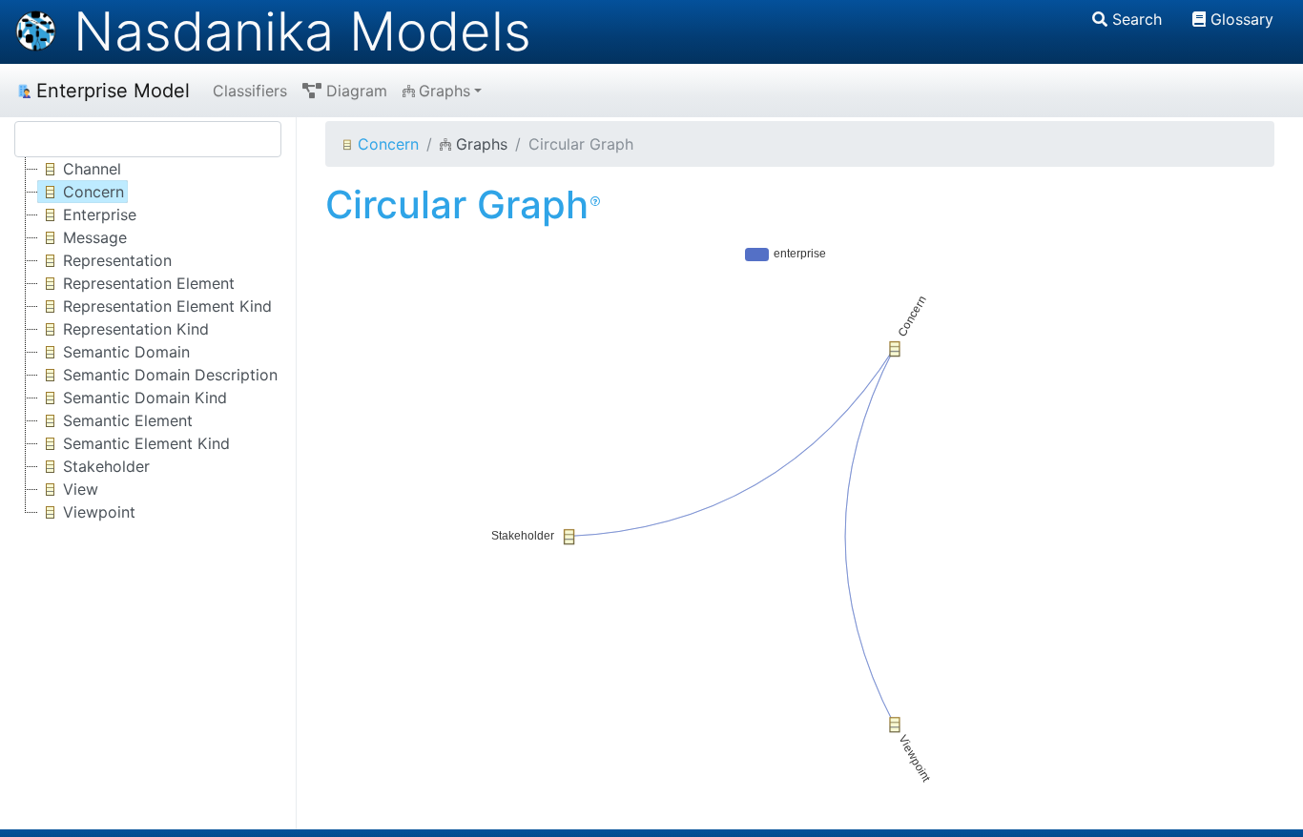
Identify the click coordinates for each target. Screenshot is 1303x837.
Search (1137, 19)
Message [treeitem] (95, 237)
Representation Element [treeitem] (149, 283)
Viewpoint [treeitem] (99, 511)
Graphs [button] (444, 90)
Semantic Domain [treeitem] (126, 351)
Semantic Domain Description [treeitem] (170, 374)
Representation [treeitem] (117, 260)
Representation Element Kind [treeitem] (167, 306)
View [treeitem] (80, 489)
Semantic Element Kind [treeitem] (146, 443)
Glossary (1241, 19)
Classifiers (250, 90)
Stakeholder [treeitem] (106, 466)
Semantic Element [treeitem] (128, 420)
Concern (388, 143)
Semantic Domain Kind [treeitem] (145, 397)
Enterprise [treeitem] (99, 214)
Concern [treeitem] (93, 191)
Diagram (356, 90)
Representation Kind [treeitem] (136, 328)
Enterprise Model (113, 90)
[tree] (147, 340)
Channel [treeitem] (92, 168)
